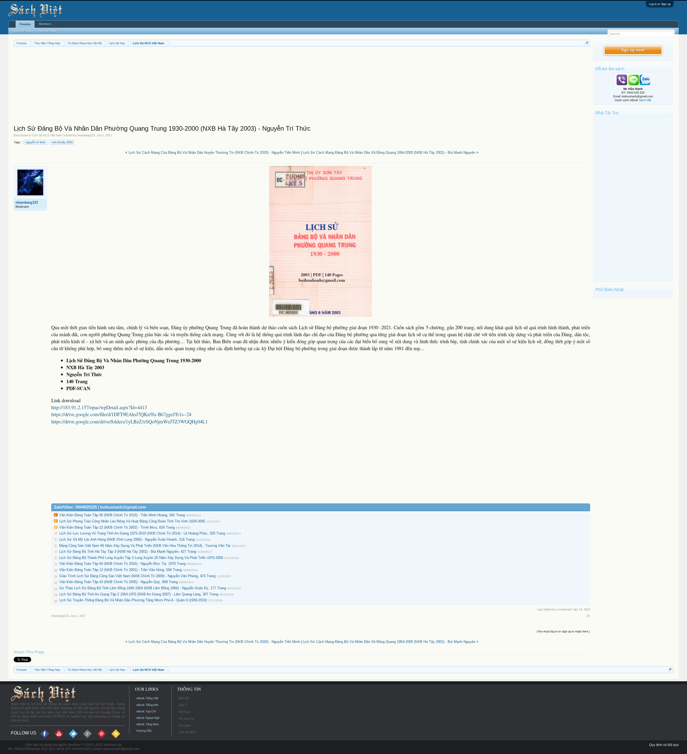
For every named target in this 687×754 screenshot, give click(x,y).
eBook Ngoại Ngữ (147, 717)
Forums (25, 24)
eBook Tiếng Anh (147, 705)
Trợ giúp (184, 725)
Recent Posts (48, 30)
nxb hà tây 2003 (62, 142)
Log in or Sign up (660, 4)
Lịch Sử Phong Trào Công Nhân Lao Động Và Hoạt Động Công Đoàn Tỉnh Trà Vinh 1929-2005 (132, 521)
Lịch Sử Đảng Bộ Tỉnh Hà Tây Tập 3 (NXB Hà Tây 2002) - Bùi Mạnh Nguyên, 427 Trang (127, 552)
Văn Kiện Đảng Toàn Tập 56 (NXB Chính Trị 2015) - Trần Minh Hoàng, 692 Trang (122, 515)
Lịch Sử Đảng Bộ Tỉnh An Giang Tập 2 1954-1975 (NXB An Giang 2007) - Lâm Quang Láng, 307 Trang (138, 594)
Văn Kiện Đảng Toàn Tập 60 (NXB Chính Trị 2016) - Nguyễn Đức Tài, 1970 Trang (122, 564)
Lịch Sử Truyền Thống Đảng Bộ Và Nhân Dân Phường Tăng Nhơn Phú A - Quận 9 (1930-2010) (133, 600)
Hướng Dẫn (144, 730)
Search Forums (23, 30)
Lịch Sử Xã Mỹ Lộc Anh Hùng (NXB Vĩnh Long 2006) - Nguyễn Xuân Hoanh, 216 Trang (127, 539)
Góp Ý (183, 705)
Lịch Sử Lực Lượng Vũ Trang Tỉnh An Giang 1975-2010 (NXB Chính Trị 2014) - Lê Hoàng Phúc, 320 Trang (142, 533)
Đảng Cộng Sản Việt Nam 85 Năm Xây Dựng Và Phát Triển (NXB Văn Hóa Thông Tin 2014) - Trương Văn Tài (144, 546)
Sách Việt (645, 100)
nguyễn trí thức (36, 142)
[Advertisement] (175, 87)
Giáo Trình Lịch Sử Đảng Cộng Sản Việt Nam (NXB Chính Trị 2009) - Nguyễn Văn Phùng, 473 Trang (137, 576)
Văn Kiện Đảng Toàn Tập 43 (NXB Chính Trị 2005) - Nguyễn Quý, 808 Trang (118, 582)
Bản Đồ (183, 698)
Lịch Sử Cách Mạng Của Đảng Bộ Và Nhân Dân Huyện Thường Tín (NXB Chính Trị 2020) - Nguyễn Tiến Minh (214, 153)
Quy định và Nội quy (664, 745)
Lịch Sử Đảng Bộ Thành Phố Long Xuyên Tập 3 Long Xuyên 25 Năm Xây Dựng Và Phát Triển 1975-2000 (141, 558)
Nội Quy (184, 712)
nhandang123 (86, 135)
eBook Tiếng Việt (147, 698)
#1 (588, 615)
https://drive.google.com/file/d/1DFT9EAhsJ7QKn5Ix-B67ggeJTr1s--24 (121, 414)
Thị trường (186, 719)
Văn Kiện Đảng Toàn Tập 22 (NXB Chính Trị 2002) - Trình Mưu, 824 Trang (117, 527)
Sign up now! (633, 50)
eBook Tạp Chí (146, 711)
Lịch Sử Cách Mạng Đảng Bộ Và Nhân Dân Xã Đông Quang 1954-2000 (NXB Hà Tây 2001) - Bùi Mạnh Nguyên (389, 153)
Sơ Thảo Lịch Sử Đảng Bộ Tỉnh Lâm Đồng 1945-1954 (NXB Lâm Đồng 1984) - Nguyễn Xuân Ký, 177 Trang (142, 588)
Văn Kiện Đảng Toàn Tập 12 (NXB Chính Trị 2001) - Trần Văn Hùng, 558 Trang (120, 570)
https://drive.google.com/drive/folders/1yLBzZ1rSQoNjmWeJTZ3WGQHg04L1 (129, 421)
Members (45, 23)
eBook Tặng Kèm (147, 724)
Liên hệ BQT (187, 732)
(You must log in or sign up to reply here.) (563, 631)
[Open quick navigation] (587, 43)
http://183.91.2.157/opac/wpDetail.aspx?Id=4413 (99, 407)
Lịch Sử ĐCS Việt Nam (47, 135)
